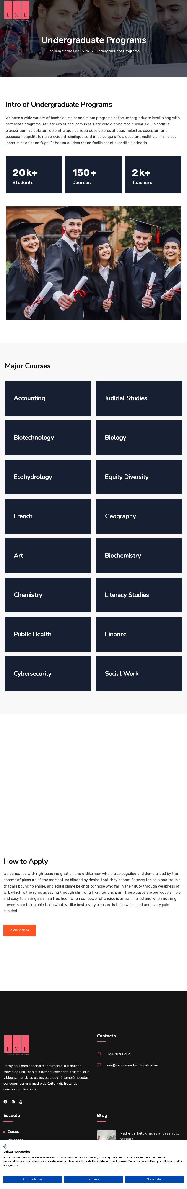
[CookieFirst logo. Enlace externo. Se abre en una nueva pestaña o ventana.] (5, 1146)
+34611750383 (118, 1054)
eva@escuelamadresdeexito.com (132, 1065)
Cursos (13, 1132)
